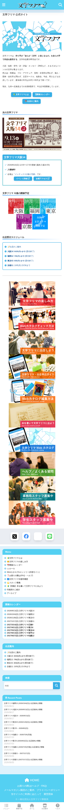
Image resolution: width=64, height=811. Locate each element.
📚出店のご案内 (31, 101)
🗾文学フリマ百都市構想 (17, 579)
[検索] (56, 685)
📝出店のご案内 (14, 247)
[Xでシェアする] (15, 536)
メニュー (6, 808)
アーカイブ (11, 593)
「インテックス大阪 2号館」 (25, 174)
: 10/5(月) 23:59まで (18, 265)
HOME (34, 780)
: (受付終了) (20, 251)
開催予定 (19, 808)
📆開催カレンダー (14, 565)
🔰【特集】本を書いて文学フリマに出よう (25, 586)
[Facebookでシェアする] (26, 536)
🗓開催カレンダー (42, 94)
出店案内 (45, 808)
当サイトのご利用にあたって (26, 794)
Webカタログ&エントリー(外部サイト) (23, 572)
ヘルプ (57, 808)
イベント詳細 (22, 178)
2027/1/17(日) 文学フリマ (20, 621)
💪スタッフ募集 (14, 583)
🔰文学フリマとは (21, 94)
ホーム (32, 808)
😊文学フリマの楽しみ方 (17, 562)
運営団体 (48, 794)
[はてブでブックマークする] (38, 536)
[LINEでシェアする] (50, 536)
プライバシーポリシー (48, 790)
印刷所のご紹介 (13, 590)
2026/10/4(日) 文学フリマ (20, 614)
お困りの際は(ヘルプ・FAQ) (32, 786)
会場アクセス (42, 178)
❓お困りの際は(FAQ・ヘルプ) (20, 575)
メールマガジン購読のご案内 (19, 790)
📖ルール (11, 568)
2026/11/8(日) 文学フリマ (20, 618)
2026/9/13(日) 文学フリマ (20, 611)
